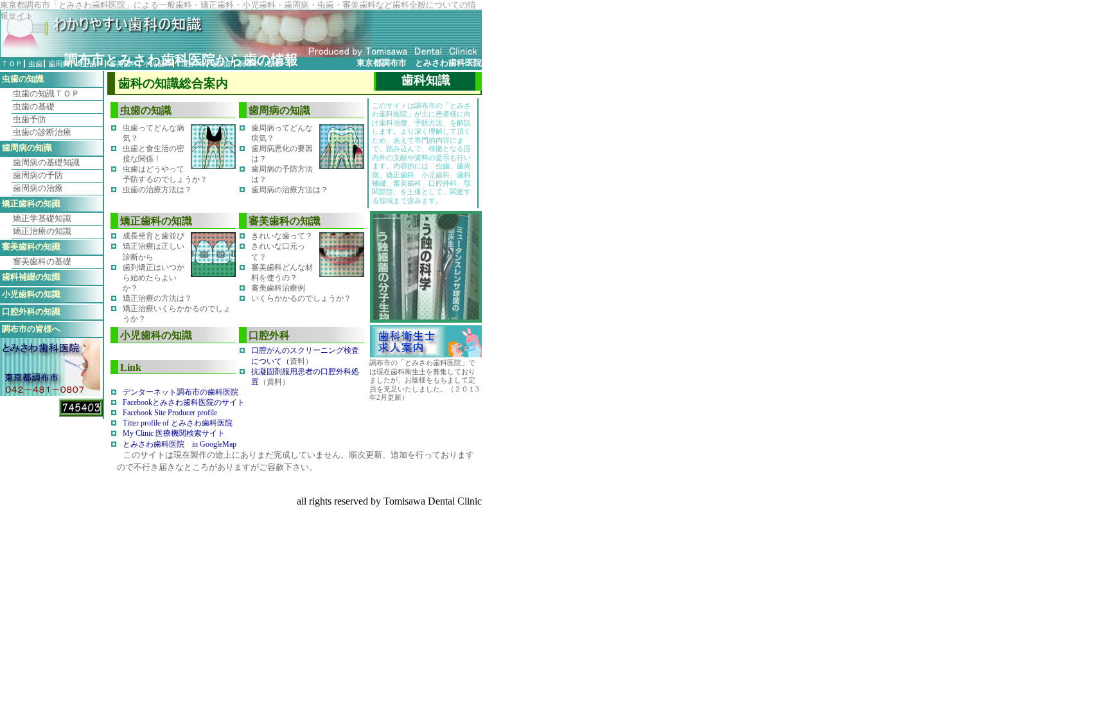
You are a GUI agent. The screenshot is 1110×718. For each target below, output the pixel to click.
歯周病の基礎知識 (46, 162)
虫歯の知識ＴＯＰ (46, 93)
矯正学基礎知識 (42, 218)
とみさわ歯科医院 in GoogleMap (179, 444)
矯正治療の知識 (42, 231)
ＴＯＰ (11, 63)
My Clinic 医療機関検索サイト (174, 433)
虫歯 (35, 63)
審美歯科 (123, 63)
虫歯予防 (29, 119)
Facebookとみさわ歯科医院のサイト (184, 402)
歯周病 (58, 63)
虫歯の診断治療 (42, 132)
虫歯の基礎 (34, 106)
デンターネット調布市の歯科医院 (180, 392)
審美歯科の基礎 (42, 261)
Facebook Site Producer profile (170, 413)
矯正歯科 (89, 63)
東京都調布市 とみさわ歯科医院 (419, 62)
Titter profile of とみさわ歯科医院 (178, 423)
